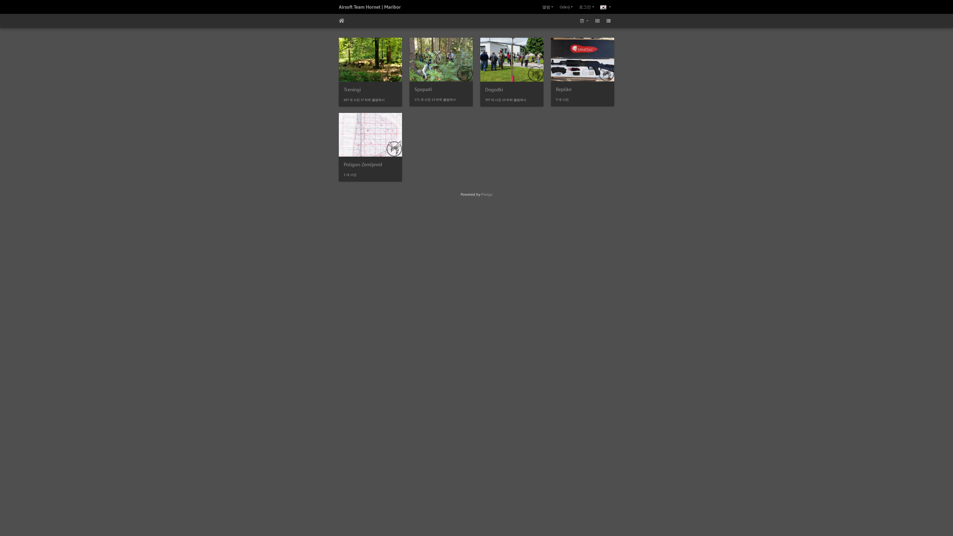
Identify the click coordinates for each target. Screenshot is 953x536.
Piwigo (487, 194)
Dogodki (494, 89)
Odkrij (565, 6)
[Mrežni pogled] (597, 21)
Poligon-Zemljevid (363, 164)
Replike (564, 89)
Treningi (352, 89)
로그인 (585, 6)
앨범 (546, 6)
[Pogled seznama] (608, 21)
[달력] (584, 21)
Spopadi (423, 89)
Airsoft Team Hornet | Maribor (370, 7)
